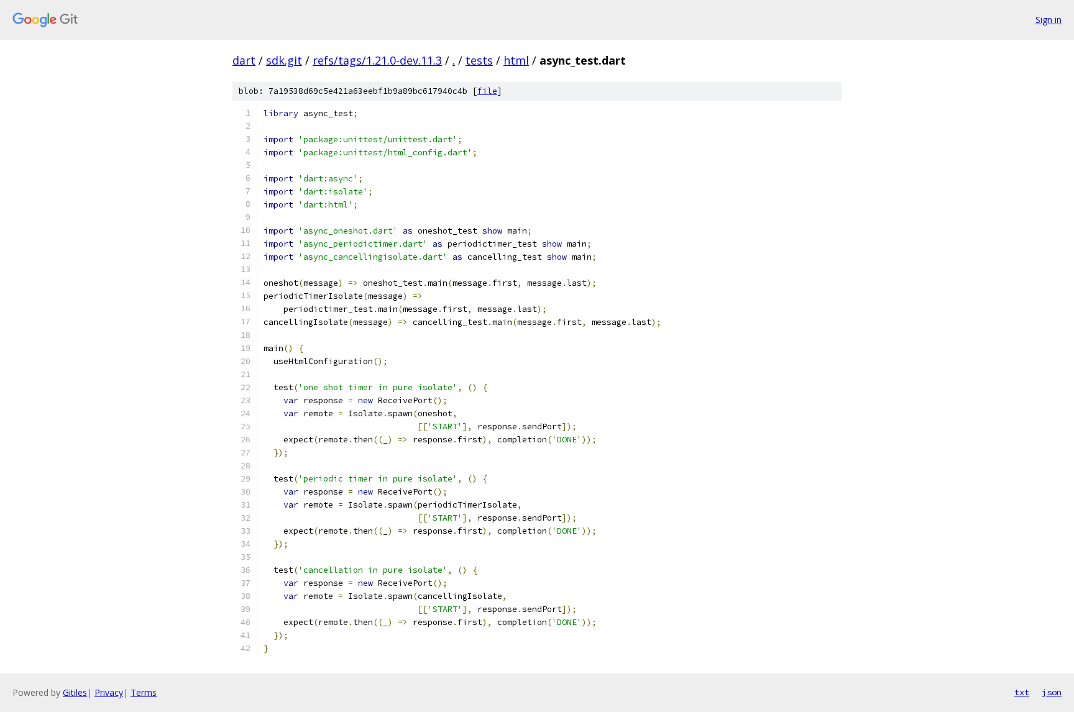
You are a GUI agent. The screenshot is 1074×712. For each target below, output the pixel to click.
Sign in (1048, 19)
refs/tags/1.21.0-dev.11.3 (377, 60)
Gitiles (75, 692)
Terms (144, 692)
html (516, 60)
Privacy (108, 692)
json (1052, 692)
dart (243, 60)
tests (479, 60)
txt (1021, 692)
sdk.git (284, 60)
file (487, 91)
